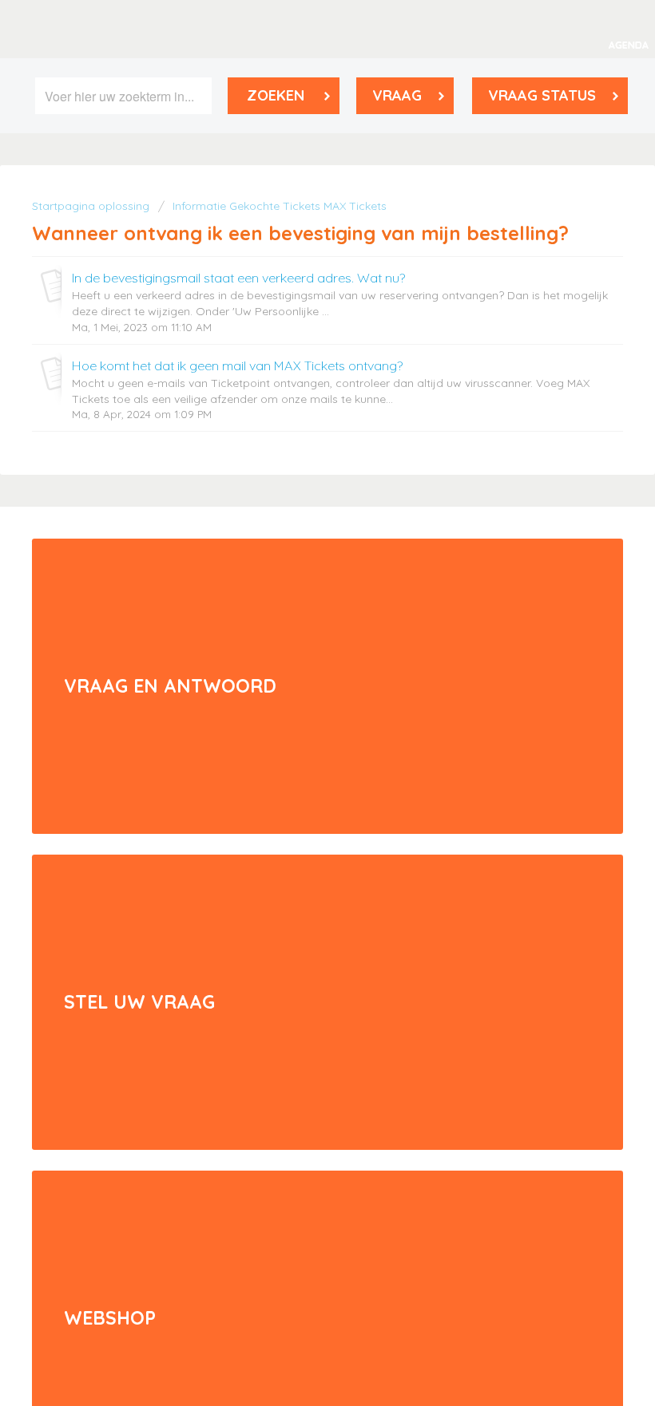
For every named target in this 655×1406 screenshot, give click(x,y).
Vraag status (542, 95)
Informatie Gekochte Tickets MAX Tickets (280, 206)
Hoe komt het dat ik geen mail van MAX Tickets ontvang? (237, 365)
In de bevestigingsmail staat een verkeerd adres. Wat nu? (238, 278)
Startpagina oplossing (92, 206)
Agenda (629, 45)
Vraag (397, 95)
